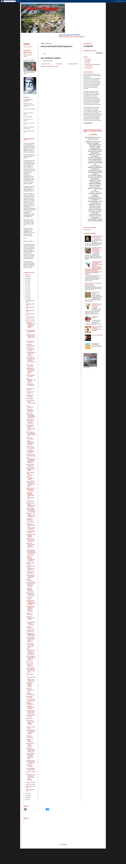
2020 (26, 287)
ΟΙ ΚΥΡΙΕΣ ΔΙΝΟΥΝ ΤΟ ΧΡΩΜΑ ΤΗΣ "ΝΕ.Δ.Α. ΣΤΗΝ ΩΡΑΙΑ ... (30, 670)
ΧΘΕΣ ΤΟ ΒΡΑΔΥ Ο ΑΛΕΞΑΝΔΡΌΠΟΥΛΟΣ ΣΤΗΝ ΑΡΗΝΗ (30, 658)
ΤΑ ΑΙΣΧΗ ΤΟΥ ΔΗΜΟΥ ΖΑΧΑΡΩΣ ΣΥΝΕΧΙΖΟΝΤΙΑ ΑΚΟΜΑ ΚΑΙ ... (30, 558)
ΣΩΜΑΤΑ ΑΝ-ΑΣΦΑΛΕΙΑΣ (29, 697)
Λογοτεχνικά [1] (88, 68)
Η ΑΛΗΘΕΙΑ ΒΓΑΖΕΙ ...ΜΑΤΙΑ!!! (30, 532)
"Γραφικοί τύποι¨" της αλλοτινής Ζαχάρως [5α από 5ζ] (97, 305)
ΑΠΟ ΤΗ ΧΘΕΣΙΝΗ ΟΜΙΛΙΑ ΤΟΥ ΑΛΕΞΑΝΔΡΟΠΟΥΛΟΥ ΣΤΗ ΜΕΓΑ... (30, 484)
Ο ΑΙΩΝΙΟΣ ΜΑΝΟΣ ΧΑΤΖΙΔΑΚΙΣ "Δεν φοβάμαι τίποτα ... (30, 336)
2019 (26, 289)
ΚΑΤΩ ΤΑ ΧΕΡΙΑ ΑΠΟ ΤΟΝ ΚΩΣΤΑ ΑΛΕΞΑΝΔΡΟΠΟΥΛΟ (30, 434)
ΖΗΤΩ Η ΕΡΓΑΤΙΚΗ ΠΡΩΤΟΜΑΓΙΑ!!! (30, 769)
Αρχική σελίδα (59, 63)
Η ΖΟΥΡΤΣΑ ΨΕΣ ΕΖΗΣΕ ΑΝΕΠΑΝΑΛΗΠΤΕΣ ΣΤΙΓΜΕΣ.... (30, 504)
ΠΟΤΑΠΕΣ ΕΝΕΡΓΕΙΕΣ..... (30, 703)
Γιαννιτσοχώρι (41, 8)
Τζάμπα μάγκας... (30, 674)
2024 (26, 279)
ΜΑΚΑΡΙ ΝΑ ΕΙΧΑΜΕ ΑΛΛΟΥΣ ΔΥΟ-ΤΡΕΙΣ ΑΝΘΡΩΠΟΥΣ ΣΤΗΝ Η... (31, 325)
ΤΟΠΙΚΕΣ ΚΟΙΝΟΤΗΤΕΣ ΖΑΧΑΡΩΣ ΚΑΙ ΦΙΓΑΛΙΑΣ (30, 443)
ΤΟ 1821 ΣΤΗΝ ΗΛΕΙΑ (97, 335)
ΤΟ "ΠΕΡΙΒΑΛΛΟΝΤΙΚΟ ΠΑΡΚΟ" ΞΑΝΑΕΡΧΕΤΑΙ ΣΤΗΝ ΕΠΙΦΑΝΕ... (30, 776)
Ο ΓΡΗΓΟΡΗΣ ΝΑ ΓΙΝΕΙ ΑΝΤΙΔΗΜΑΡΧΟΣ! (30, 402)
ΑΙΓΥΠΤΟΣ (87, 62)
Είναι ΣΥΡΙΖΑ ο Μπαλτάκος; (29, 396)
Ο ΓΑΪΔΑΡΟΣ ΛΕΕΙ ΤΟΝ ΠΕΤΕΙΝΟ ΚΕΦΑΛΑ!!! (30, 576)
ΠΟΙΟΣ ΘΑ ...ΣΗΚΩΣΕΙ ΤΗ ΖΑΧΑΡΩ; (30, 478)
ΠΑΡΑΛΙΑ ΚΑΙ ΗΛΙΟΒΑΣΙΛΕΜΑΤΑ (92, 64)
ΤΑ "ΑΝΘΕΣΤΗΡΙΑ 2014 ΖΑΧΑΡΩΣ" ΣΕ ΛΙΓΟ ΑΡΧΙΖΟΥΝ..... (30, 639)
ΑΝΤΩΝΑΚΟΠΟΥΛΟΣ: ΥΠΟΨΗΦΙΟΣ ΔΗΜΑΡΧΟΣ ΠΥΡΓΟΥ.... (30, 732)
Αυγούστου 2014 (30, 313)
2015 (26, 297)
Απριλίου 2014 (29, 782)
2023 (26, 281)
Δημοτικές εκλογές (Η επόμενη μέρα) (30, 455)
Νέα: (85, 229)
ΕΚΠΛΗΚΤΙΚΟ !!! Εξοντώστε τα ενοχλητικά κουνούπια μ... (30, 421)
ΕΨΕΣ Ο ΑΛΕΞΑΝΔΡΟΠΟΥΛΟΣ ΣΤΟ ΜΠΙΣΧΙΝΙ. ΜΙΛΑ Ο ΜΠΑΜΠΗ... (30, 652)
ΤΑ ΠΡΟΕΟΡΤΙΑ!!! (30, 522)
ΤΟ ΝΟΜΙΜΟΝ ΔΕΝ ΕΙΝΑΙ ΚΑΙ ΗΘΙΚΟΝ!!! (30, 535)
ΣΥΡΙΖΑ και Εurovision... (29, 614)
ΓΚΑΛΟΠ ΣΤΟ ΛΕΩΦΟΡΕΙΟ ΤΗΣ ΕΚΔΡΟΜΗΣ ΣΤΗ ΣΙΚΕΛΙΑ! (30, 415)
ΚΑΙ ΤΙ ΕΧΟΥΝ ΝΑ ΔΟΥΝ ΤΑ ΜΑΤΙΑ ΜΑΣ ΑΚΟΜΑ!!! (30, 712)
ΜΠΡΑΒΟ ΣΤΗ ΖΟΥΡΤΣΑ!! (29, 519)
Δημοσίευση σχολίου (47, 60)
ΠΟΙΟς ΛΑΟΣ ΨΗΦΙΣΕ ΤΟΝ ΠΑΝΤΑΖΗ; (30, 410)
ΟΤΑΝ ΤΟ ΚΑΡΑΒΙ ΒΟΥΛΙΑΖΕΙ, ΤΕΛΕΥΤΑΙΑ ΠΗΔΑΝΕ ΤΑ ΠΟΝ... (30, 756)
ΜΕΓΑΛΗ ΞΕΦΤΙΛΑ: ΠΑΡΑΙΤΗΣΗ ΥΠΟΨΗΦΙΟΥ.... (30, 489)
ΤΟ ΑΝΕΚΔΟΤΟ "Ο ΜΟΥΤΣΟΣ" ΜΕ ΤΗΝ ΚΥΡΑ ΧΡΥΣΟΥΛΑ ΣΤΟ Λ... (30, 360)
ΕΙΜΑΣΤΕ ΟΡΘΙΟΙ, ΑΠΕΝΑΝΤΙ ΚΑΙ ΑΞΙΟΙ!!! (30, 469)
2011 (26, 797)
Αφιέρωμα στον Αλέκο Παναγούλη (29, 740)
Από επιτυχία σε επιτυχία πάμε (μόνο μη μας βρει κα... (30, 645)
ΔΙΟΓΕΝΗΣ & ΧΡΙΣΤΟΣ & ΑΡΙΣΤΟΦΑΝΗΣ (97, 237)
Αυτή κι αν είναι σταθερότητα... (30, 365)
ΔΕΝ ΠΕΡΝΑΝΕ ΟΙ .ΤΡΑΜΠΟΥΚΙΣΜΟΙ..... (30, 332)
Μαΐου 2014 (29, 321)
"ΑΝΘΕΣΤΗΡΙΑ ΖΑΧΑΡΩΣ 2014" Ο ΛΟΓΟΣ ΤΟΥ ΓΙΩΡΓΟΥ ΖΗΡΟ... (30, 371)
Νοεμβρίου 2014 (30, 304)
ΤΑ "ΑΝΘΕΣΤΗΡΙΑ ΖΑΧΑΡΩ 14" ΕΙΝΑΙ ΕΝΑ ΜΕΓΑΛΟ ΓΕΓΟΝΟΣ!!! (30, 609)
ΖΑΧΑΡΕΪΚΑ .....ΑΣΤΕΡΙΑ (29, 766)
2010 (26, 799)
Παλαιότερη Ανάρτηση (73, 63)
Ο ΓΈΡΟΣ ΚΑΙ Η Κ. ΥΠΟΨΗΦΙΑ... (30, 572)
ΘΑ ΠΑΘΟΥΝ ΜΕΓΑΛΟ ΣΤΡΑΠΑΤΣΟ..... (30, 590)
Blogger (64, 844)
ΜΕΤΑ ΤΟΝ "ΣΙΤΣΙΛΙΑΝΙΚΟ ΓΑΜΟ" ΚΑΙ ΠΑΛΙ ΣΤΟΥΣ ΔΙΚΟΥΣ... (30, 749)
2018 (26, 291)
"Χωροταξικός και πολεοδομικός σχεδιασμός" (30, 451)
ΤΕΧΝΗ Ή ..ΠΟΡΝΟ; (31, 771)
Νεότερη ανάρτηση (45, 63)
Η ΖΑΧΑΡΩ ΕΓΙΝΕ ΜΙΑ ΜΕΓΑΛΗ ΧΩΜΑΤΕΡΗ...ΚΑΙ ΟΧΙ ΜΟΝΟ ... (30, 602)
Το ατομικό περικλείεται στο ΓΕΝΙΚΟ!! (30, 618)
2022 (26, 282)
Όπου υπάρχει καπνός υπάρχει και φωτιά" (30, 349)
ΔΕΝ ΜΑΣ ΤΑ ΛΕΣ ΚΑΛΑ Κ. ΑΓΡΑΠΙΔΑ (30, 745)
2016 (26, 295)
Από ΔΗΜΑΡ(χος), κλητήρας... (30, 342)
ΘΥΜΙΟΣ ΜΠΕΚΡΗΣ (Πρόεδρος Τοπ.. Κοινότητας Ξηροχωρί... (30, 584)
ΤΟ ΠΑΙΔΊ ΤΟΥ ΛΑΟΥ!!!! (29, 598)
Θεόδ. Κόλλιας (28, 52)
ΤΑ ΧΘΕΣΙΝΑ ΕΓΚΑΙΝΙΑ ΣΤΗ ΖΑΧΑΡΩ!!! (30, 707)
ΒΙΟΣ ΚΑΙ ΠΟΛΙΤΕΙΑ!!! (29, 580)
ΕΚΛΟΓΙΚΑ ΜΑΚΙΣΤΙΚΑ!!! (30, 627)
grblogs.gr (88, 229)
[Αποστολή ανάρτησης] (44, 53)
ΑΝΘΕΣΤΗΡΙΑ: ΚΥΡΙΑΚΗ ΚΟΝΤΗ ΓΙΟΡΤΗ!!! (29, 684)
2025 (26, 276)
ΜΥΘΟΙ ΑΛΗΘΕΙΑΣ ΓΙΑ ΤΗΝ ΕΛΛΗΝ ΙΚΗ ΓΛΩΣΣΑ (30, 762)
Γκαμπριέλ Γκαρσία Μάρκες (30, 727)
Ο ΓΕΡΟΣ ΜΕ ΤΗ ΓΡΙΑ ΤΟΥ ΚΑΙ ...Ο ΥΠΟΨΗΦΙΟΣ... (31, 540)
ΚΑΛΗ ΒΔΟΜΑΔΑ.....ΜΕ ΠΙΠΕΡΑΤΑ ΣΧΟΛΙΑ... (30, 380)
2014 (26, 299)
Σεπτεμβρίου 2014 (30, 310)
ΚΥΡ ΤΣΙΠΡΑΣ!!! (29, 398)
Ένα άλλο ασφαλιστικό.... (30, 406)
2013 (26, 793)
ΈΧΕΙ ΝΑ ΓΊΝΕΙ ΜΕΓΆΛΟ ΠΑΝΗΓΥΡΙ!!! (29, 665)
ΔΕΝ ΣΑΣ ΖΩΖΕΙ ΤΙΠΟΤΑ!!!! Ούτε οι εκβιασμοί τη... (30, 594)
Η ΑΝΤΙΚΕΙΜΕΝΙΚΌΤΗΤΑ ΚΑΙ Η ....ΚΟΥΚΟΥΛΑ (30, 623)
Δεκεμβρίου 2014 (30, 300)
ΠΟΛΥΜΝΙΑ (87, 61)
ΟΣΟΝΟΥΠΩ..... (29, 718)
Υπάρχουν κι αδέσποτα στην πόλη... (30, 690)
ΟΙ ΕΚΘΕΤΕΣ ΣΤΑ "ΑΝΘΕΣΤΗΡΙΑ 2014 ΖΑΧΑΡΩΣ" (30, 634)
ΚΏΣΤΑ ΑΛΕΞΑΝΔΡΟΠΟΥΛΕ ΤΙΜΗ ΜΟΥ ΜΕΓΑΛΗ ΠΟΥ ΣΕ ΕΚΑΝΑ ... (30, 460)
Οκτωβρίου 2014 (30, 307)
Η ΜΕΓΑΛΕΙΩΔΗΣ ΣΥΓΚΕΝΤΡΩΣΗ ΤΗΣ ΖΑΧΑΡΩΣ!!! (30, 510)
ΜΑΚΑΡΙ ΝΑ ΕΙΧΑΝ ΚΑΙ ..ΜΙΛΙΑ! (30, 376)
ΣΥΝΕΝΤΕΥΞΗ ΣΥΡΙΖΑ (95, 317)
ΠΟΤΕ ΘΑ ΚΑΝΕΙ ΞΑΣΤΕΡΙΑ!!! (30, 465)
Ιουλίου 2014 (29, 317)
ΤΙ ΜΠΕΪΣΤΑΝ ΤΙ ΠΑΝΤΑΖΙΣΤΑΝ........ (31, 385)
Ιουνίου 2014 (29, 319)
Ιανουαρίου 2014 (30, 789)
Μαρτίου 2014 (29, 784)
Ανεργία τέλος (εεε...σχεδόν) (29, 438)
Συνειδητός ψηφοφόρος (29, 736)
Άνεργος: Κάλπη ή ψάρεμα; (30, 389)
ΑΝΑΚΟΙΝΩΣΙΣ (29, 661)
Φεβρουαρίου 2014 (30, 786)
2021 (26, 285)
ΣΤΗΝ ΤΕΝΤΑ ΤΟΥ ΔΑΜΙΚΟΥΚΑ (30, 631)
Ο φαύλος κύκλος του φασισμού (30, 447)
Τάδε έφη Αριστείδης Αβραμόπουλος (30, 700)
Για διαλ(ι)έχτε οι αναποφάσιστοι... (96, 344)
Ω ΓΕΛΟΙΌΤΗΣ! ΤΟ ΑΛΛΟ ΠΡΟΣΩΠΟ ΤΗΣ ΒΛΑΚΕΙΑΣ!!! (30, 568)
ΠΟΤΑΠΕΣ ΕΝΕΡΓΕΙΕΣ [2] (30, 694)
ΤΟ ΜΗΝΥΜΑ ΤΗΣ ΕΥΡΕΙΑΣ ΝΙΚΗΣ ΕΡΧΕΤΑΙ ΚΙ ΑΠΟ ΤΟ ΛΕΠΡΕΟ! (30, 552)
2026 (26, 274)
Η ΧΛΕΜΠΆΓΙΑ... (30, 501)
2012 (26, 795)
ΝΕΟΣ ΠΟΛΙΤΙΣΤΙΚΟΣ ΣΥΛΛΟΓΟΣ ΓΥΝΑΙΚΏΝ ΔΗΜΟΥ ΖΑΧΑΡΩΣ (97, 328)
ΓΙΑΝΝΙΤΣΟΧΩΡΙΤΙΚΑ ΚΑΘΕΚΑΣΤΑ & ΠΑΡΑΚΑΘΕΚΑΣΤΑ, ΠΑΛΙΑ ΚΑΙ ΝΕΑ (97, 249)
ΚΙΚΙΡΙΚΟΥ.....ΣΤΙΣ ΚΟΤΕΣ (30, 563)
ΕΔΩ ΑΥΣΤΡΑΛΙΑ (89, 66)
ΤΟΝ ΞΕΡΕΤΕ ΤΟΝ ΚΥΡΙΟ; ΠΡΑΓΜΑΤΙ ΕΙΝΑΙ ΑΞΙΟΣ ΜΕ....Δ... (30, 515)
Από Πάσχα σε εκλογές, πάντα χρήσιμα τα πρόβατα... (30, 722)
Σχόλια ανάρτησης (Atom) (52, 66)
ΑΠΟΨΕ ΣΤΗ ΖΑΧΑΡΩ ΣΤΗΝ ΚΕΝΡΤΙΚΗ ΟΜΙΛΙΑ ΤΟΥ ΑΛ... (30, 546)
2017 (26, 293)
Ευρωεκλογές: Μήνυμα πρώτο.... (31, 345)
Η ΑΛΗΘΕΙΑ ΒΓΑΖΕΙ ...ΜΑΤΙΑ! (30, 716)
